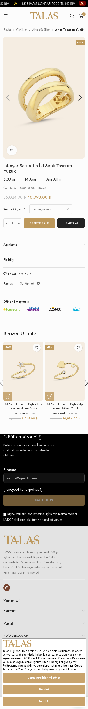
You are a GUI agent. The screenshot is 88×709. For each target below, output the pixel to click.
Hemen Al (71, 223)
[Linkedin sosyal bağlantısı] (32, 283)
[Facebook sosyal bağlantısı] (16, 283)
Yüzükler (21, 29)
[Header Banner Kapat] (82, 3)
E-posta (9, 469)
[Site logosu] (44, 15)
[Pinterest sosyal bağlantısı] (27, 283)
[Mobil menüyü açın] (5, 15)
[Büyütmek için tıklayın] (12, 150)
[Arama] (72, 15)
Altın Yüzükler (41, 29)
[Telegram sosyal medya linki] (38, 283)
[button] (7, 97)
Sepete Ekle (39, 223)
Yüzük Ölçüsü (13, 209)
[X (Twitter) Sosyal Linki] (21, 283)
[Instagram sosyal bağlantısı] (6, 587)
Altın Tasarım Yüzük (70, 29)
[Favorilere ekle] (37, 348)
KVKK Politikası (13, 519)
